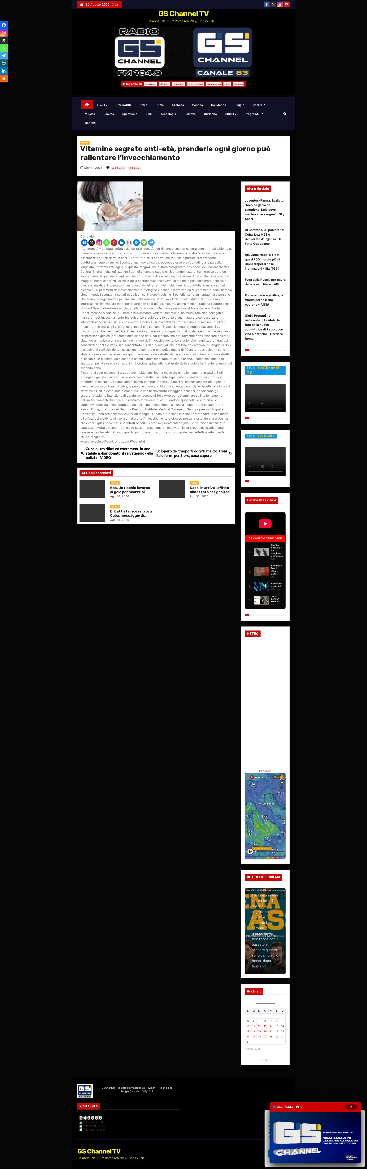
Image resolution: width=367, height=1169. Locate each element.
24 (247, 1036)
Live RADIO (123, 105)
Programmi (253, 114)
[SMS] (143, 242)
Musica (90, 114)
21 (271, 1031)
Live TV (102, 105)
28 (271, 1036)
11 (254, 1026)
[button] (284, 114)
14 (271, 1026)
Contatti (90, 122)
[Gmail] (129, 242)
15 (276, 1026)
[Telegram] (151, 242)
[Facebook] (84, 242)
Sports (258, 105)
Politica (197, 105)
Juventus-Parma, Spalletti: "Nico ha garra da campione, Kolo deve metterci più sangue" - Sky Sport (264, 209)
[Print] (4, 78)
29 (276, 1036)
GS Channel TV (183, 13)
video (227, 84)
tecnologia (178, 84)
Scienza (190, 114)
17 (248, 1031)
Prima (160, 105)
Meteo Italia (265, 771)
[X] (91, 242)
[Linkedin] (121, 242)
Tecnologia (168, 114)
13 (265, 1026)
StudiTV (231, 114)
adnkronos (151, 84)
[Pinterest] (114, 242)
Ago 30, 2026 (119, 496)
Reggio (239, 105)
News (143, 105)
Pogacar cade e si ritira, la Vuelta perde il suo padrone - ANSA (264, 299)
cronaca (238, 84)
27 (265, 1036)
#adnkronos (118, 168)
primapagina (214, 84)
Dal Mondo (218, 105)
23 (282, 1031)
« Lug (264, 1059)
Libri (149, 114)
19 (259, 1031)
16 (282, 1026)
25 (253, 1036)
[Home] (87, 104)
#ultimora (134, 168)
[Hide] (1, 86)
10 (248, 1026)
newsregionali (195, 84)
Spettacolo (129, 114)
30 (282, 1036)
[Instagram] (99, 242)
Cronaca (178, 105)
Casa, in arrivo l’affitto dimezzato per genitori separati (210, 492)
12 (259, 1026)
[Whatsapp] (106, 242)
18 (253, 1031)
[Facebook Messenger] (136, 242)
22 (276, 1031)
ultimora (164, 84)
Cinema (108, 114)
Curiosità (210, 114)
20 (265, 1031)
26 (259, 1036)
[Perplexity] (4, 63)
